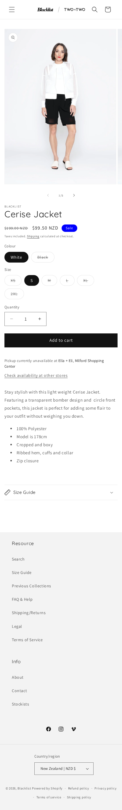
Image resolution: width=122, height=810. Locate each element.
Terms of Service (27, 639)
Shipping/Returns (29, 612)
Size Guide (22, 572)
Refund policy (78, 788)
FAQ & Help (22, 599)
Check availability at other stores (36, 375)
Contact (19, 690)
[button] (11, 9)
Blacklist (24, 788)
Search (18, 559)
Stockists (20, 704)
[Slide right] (74, 195)
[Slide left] (47, 195)
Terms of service (48, 797)
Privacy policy (105, 788)
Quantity (11, 307)
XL (88, 281)
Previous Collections (31, 586)
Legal (17, 626)
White (16, 257)
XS (16, 281)
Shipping (33, 236)
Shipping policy (79, 797)
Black (45, 258)
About (18, 677)
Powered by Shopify (47, 788)
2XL (17, 295)
